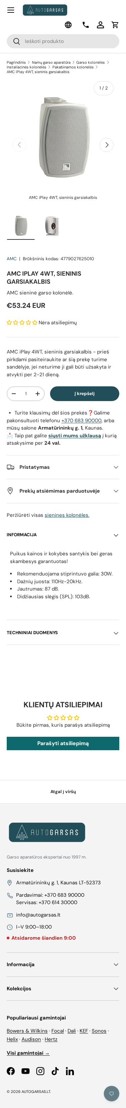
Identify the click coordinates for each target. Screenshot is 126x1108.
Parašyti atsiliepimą (63, 743)
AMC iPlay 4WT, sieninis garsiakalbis (38, 71)
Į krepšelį (85, 393)
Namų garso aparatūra (51, 62)
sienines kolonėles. (67, 515)
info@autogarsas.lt (38, 914)
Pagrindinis (16, 62)
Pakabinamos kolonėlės (73, 67)
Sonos (99, 1031)
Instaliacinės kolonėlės (26, 67)
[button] (115, 24)
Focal (57, 1031)
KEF (84, 1031)
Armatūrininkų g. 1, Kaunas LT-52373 (58, 882)
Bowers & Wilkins (27, 1031)
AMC (11, 259)
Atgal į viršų (63, 791)
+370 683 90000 (81, 420)
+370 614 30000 (58, 902)
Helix (12, 1039)
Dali (72, 1031)
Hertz (51, 1039)
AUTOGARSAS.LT (36, 1091)
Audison (31, 1039)
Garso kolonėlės (90, 62)
